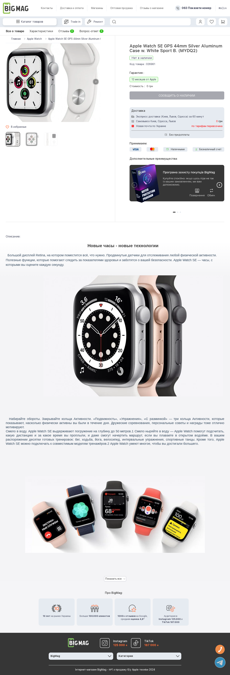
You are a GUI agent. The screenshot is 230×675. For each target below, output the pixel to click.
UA (225, 8)
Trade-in (75, 21)
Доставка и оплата (72, 8)
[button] (96, 82)
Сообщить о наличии (177, 95)
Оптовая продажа (121, 8)
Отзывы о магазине (152, 8)
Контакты (47, 8)
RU (220, 8)
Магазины (97, 8)
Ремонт (98, 21)
